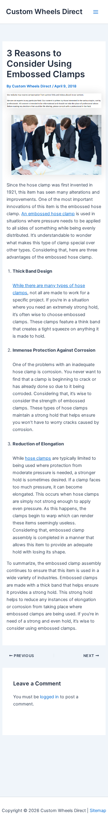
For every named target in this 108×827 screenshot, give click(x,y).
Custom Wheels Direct (44, 11)
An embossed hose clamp (48, 213)
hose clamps (38, 458)
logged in (49, 696)
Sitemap (98, 810)
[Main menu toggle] (95, 12)
